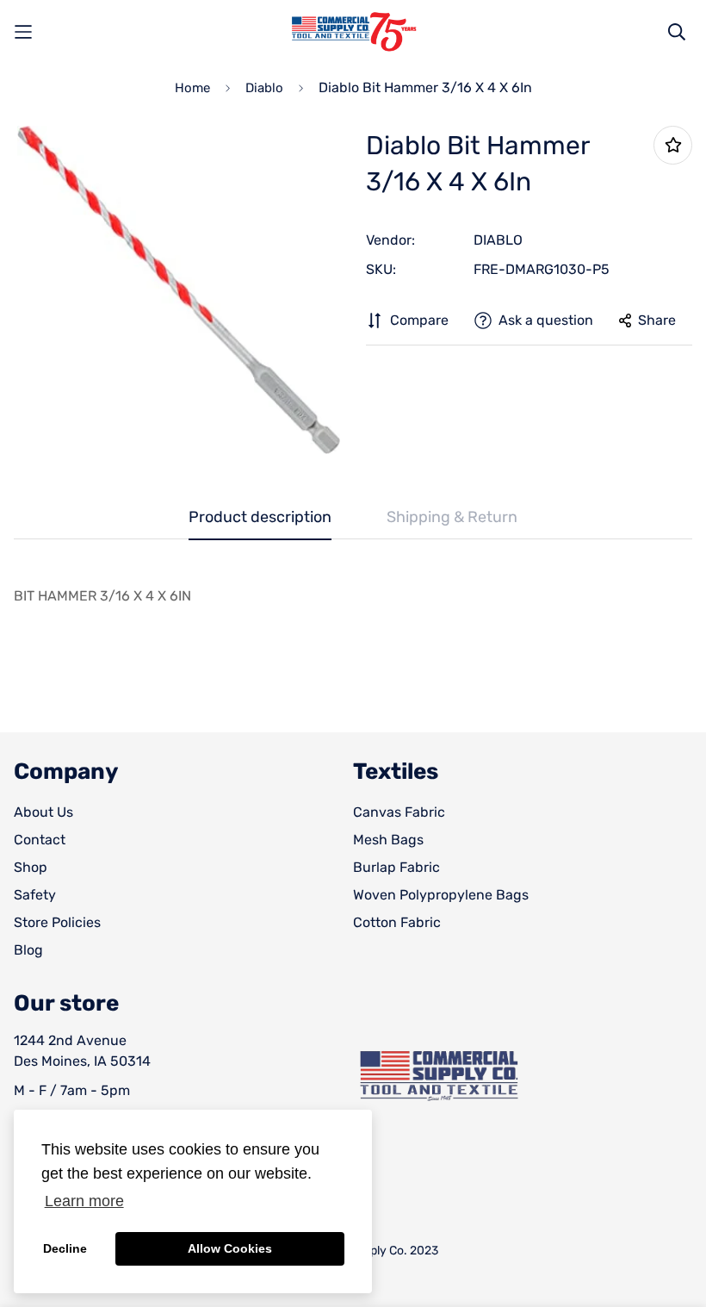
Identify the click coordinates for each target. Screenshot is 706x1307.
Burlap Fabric (396, 867)
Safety (35, 895)
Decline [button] (65, 1248)
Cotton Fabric (397, 922)
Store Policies (57, 922)
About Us (43, 812)
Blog (28, 950)
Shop (30, 867)
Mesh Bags (388, 839)
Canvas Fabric (399, 812)
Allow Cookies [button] (230, 1248)
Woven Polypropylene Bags (441, 895)
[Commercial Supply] (353, 32)
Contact (39, 839)
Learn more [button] (84, 1201)
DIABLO (498, 240)
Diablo (264, 88)
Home (192, 88)
